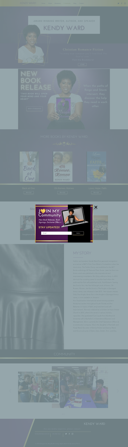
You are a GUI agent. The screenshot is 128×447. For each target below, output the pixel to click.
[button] (95, 207)
